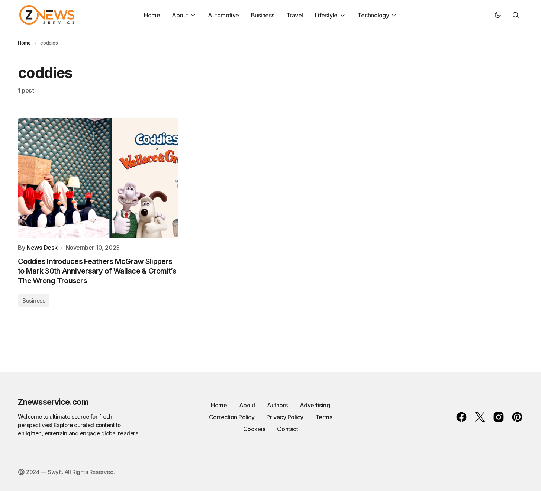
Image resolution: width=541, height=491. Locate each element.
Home (24, 43)
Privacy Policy (284, 417)
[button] (497, 14)
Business (33, 300)
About (247, 405)
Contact (287, 429)
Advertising (315, 405)
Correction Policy (232, 417)
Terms (323, 417)
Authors (277, 405)
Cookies (254, 429)
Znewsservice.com (53, 402)
